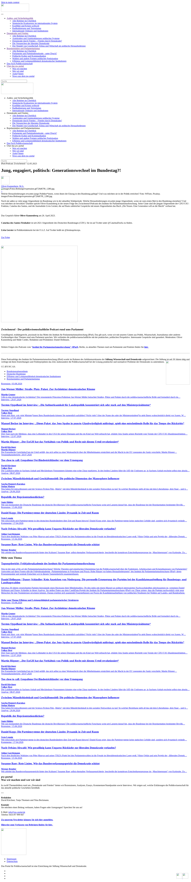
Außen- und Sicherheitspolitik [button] (20, 98)
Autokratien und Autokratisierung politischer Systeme (36, 38)
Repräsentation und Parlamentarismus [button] (23, 128)
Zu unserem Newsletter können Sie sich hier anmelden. (27, 820)
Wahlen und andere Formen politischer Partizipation (35, 58)
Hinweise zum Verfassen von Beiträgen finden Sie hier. (27, 825)
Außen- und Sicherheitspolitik (20, 18)
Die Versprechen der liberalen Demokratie (30, 43)
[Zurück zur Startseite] (15, 11)
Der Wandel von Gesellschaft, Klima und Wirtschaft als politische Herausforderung (49, 46)
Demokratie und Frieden (17, 33)
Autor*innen (17, 73)
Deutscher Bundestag (16, 374)
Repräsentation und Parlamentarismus (23, 48)
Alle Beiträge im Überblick (24, 21)
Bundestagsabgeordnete (17, 371)
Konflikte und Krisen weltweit (25, 26)
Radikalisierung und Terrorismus (26, 28)
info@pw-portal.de (16, 812)
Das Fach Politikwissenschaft (20, 63)
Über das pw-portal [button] (15, 146)
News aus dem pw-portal (23, 76)
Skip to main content (10, 2)
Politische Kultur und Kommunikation (29, 56)
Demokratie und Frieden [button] (17, 113)
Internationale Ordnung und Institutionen (30, 31)
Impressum (11, 859)
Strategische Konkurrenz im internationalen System (34, 23)
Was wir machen (19, 68)
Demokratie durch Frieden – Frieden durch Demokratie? (37, 41)
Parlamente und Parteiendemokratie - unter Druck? (34, 53)
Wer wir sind (18, 71)
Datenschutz (12, 861)
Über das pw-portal (15, 66)
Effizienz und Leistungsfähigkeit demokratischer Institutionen (39, 61)
